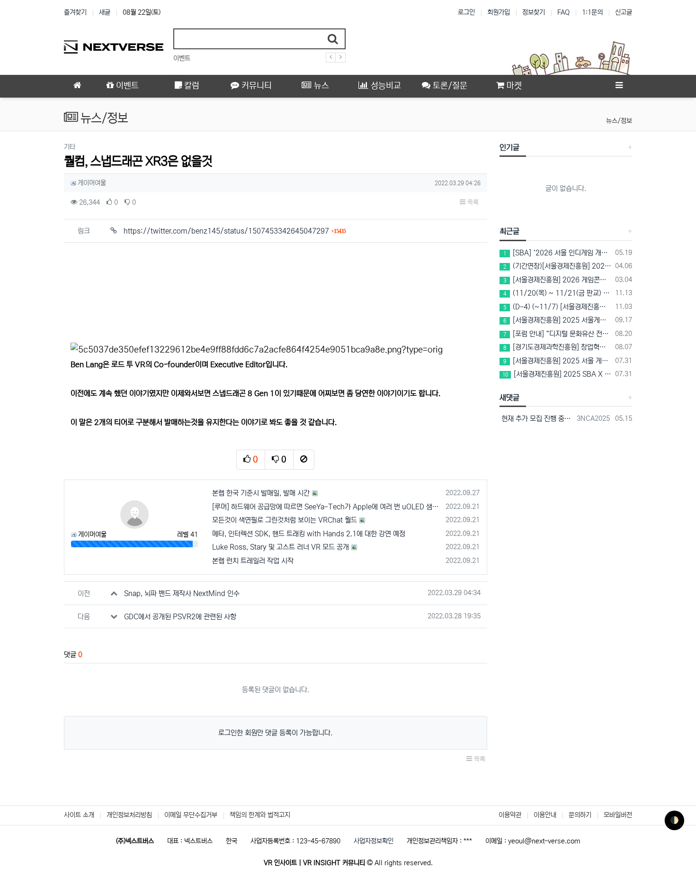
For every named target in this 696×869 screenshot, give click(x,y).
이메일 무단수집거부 (190, 815)
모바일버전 (618, 815)
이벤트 (181, 58)
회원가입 (498, 12)
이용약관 (510, 815)
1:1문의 (592, 12)
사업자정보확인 (373, 841)
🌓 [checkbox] (674, 820)
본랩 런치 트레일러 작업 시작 (253, 561)
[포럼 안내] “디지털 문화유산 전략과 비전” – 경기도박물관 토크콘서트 (557, 334)
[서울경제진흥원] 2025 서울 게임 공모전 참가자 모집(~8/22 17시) (557, 361)
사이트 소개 (79, 815)
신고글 (623, 12)
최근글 (509, 231)
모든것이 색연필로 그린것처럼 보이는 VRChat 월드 (284, 520)
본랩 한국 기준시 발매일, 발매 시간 (261, 493)
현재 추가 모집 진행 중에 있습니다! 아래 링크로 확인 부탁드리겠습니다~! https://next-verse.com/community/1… (537, 419)
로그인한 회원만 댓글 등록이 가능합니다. (275, 733)
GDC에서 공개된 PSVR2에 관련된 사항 (180, 617)
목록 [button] (472, 202)
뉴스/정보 (619, 121)
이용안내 (545, 815)
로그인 (466, 12)
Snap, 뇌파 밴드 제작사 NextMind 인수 (182, 593)
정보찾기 (533, 12)
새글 (104, 12)
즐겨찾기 (75, 12)
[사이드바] (619, 86)
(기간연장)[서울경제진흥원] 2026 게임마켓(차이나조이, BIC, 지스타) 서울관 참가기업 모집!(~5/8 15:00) (557, 266)
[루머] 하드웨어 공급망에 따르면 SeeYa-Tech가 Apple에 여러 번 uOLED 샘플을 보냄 (327, 507)
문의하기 (580, 815)
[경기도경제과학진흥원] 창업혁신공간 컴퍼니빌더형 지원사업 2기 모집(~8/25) (557, 347)
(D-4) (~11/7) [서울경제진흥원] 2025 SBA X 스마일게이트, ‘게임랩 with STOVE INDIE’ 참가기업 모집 (557, 307)
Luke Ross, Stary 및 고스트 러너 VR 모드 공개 (280, 547)
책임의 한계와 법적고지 (260, 815)
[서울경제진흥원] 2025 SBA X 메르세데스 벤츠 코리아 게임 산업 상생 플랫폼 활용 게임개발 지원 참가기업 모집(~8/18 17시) (557, 374)
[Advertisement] (275, 290)
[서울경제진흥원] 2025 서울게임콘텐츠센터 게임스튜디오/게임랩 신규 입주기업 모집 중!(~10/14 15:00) (557, 320)
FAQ (563, 12)
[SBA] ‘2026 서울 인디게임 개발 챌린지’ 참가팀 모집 (557, 253)
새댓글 (509, 397)
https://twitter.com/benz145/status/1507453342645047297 (235, 231)
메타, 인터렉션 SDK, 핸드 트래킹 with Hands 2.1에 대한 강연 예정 (308, 534)
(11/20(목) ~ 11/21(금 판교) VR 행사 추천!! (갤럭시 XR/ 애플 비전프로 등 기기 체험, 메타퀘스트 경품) (557, 293)
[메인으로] (77, 86)
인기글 (509, 147)
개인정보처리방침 (129, 815)
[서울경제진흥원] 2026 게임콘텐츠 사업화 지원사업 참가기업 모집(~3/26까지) (557, 280)
